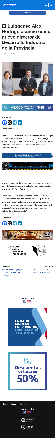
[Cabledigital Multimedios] (9, 5)
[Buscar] (51, 5)
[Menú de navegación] (46, 5)
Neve (4, 435)
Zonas (13, 404)
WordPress (22, 435)
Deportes (24, 404)
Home (5, 404)
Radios (27, 13)
